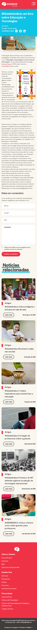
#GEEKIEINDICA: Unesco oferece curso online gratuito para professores (19, 525)
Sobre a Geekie (8, 554)
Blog (3, 564)
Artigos (5, 26)
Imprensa (5, 561)
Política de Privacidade (10, 600)
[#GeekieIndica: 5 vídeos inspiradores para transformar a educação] (18, 373)
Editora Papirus (6, 64)
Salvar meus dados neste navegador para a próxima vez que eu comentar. (17, 248)
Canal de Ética (7, 597)
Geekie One (7, 572)
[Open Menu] (33, 4)
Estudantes (6, 579)
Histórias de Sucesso (9, 588)
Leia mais (8, 315)
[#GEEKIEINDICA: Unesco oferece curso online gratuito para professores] (18, 505)
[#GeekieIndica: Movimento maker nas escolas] (18, 331)
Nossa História (7, 558)
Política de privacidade (9, 620)
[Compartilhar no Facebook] (16, 31)
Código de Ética (7, 609)
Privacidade (7, 593)
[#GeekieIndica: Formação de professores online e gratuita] (18, 418)
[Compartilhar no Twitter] (20, 31)
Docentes (5, 585)
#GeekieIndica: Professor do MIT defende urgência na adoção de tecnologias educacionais (19, 481)
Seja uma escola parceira (10, 567)
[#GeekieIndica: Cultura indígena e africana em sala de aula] (18, 289)
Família (4, 582)
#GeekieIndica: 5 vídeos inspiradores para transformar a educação (19, 394)
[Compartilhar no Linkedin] (24, 31)
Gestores (5, 576)
